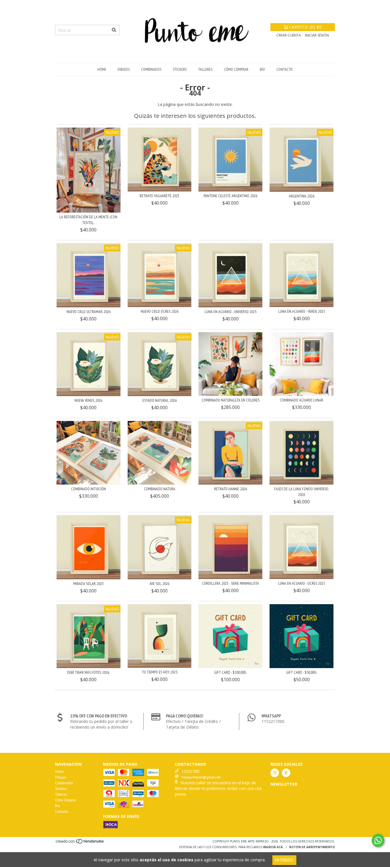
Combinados (151, 69)
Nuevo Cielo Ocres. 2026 (159, 311)
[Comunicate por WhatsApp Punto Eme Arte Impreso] (378, 840)
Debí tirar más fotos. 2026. (88, 672)
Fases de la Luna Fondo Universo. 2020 (301, 491)
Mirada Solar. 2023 (88, 583)
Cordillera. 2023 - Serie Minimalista (230, 583)
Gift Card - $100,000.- (230, 672)
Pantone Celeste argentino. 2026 (230, 195)
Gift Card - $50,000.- (301, 672)
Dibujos (124, 69)
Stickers (180, 69)
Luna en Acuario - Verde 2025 (301, 311)
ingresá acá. (273, 847)
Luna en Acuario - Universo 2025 (230, 311)
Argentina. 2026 (301, 196)
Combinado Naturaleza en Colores (231, 400)
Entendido (284, 860)
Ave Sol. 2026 (159, 583)
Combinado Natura (159, 488)
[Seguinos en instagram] (274, 773)
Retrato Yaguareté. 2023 (159, 195)
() (305, 27)
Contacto (284, 69)
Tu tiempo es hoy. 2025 (159, 672)
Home (101, 69)
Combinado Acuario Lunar (301, 400)
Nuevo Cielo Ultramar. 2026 (88, 311)
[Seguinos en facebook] (286, 773)
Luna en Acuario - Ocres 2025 (301, 583)
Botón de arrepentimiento (312, 847)
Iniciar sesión (317, 35)
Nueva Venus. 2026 (88, 400)
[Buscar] (114, 30)
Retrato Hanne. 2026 (230, 488)
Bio (262, 69)
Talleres (205, 69)
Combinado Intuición (88, 488)
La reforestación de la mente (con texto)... (88, 219)
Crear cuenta (288, 35)
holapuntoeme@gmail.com (201, 777)
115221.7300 (190, 771)
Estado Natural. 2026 (159, 400)
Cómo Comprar (236, 69)
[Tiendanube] (80, 843)
